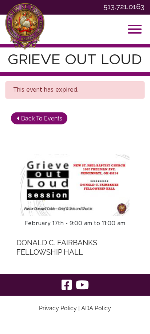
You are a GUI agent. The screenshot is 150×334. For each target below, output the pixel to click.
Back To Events (41, 118)
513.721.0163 (124, 7)
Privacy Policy (58, 308)
